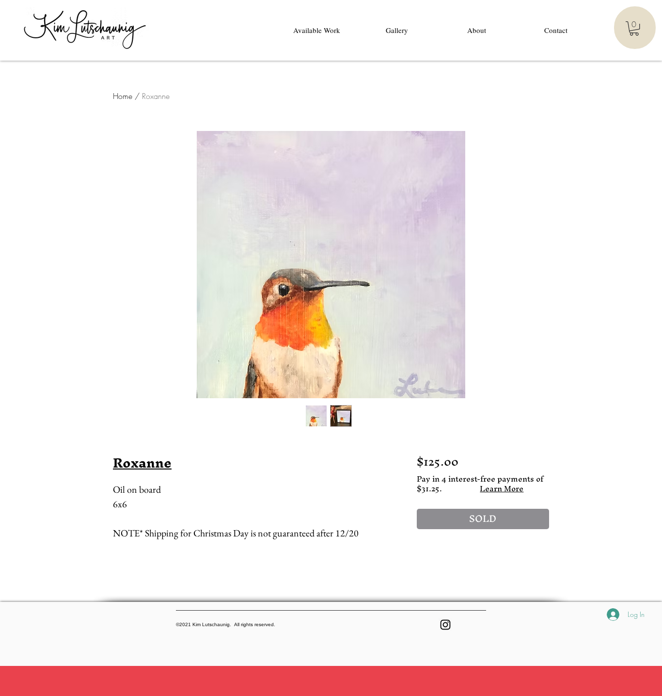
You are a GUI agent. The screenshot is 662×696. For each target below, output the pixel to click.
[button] (634, 28)
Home (122, 96)
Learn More (501, 488)
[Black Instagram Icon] (445, 624)
